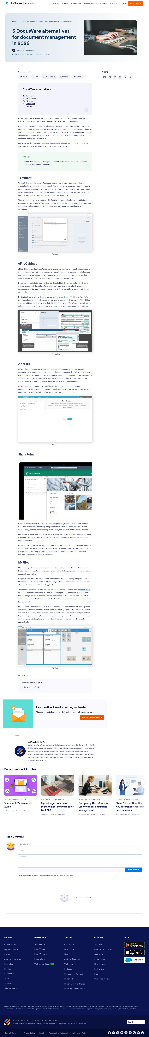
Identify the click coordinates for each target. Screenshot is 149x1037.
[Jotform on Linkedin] (117, 1032)
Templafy (30, 96)
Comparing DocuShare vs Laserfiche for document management (93, 806)
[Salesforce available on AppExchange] (134, 960)
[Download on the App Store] (134, 952)
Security (42, 1033)
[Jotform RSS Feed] (130, 1032)
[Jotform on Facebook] (109, 1032)
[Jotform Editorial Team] (13, 50)
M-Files (29, 106)
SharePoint (30, 104)
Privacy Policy (53, 875)
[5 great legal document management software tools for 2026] (57, 785)
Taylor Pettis (64, 135)
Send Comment (133, 869)
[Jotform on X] (113, 1032)
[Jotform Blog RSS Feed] (130, 77)
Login (124, 3)
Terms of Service (64, 875)
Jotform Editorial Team (26, 50)
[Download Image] (89, 248)
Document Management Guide (18, 804)
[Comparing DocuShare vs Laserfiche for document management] (95, 785)
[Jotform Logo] (14, 3)
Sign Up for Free (135, 3)
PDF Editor (30, 3)
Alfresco (29, 101)
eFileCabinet (31, 98)
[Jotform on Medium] (121, 1032)
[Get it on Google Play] (134, 945)
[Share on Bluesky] (125, 77)
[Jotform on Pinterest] (134, 1032)
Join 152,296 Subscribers (92, 717)
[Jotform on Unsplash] (142, 1032)
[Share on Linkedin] (115, 77)
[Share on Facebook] (110, 77)
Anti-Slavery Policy (79, 1033)
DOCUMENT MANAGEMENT (15, 800)
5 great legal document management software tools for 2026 (57, 806)
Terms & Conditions (12, 1033)
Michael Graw (62, 297)
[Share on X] (104, 77)
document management (29, 135)
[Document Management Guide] (20, 785)
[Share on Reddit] (120, 77)
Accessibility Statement (58, 1033)
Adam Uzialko (84, 590)
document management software (54, 143)
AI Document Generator (77, 161)
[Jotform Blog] (126, 1032)
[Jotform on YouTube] (138, 1032)
